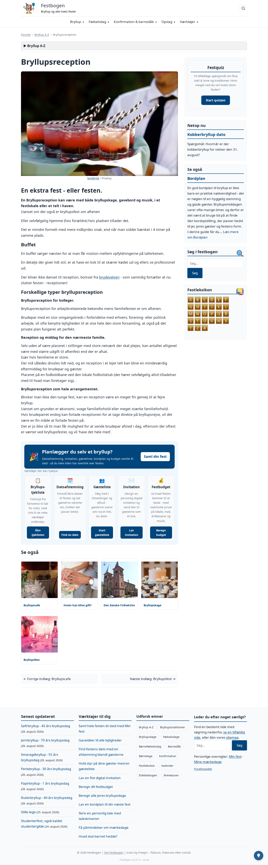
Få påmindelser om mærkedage (104, 827)
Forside (26, 34)
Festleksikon (147, 766)
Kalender (167, 766)
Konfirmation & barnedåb (134, 21)
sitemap (232, 737)
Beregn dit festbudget (96, 786)
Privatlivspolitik (203, 769)
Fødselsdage (171, 737)
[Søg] (243, 8)
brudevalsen (109, 277)
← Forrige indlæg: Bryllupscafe (47, 679)
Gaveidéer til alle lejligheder (100, 740)
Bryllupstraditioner (172, 727)
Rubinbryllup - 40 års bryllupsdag (46, 797)
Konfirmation (167, 756)
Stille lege (28, 812)
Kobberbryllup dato (206, 134)
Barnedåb (174, 746)
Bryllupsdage (147, 737)
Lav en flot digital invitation (100, 778)
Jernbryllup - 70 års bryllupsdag (45, 740)
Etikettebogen (148, 775)
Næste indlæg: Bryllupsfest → (153, 679)
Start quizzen (215, 100)
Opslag (166, 21)
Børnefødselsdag (150, 746)
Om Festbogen (113, 852)
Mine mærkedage (208, 761)
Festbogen (53, 5)
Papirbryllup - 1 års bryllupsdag (45, 783)
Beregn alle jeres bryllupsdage (102, 795)
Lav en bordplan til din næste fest (104, 804)
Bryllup (75, 21)
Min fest (235, 756)
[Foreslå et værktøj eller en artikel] (258, 855)
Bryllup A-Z (42, 34)
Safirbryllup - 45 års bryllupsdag (45, 726)
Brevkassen (171, 775)
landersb (93, 178)
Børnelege (145, 756)
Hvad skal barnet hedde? (98, 836)
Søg (195, 273)
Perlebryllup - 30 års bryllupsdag (46, 769)
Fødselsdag (97, 21)
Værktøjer (187, 21)
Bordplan (196, 178)
